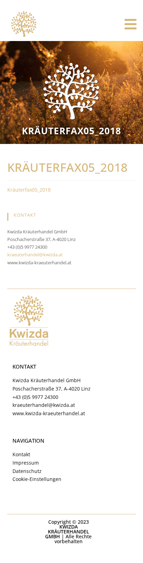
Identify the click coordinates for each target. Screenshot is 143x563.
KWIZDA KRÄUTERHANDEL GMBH (67, 531)
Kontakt (21, 454)
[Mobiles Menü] (131, 24)
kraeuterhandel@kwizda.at (35, 254)
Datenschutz (27, 471)
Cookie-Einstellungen (36, 479)
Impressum (25, 462)
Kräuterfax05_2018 (29, 189)
